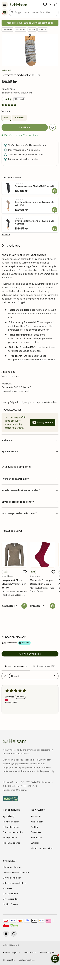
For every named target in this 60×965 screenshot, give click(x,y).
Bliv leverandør (10, 899)
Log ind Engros (10, 904)
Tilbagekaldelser (11, 827)
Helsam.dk (7, 70)
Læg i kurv (24, 127)
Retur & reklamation (13, 832)
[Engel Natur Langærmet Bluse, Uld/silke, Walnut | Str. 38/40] (14, 555)
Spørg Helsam (45, 422)
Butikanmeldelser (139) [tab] (44, 666)
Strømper (42, 29)
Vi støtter (7, 888)
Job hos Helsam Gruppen (16, 872)
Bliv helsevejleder (12, 877)
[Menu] (5, 5)
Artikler (34, 827)
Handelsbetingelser (11, 952)
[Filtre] (5, 676)
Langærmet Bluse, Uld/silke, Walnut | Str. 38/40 (14, 584)
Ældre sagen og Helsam (15, 883)
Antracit (19, 117)
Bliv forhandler (10, 893)
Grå (6, 117)
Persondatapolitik (48, 952)
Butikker (35, 843)
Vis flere (6, 234)
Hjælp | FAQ (8, 816)
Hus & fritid (20, 29)
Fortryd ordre (10, 837)
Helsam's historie (12, 867)
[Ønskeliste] (45, 4)
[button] (55, 4)
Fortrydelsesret (11, 821)
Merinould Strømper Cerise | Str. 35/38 (41, 582)
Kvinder (32, 29)
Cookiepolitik (9, 960)
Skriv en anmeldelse (30, 653)
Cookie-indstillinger (27, 960)
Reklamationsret (11, 843)
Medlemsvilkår (30, 952)
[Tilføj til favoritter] (52, 127)
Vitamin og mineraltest (42, 848)
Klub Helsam (37, 821)
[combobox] (33, 12)
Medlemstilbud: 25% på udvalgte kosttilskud (30, 22)
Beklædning (7, 29)
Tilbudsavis (36, 837)
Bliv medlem (37, 816)
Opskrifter (36, 832)
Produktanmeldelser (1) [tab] (16, 666)
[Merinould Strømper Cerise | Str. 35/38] (42, 555)
